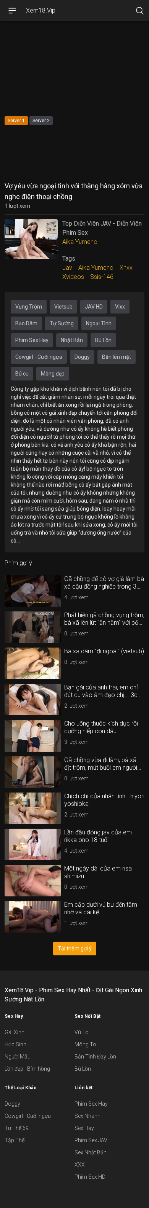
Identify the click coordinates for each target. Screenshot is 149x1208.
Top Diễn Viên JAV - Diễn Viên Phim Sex (102, 228)
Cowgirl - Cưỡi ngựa (38, 357)
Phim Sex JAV (90, 1140)
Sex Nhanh (87, 1116)
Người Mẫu (18, 1057)
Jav (67, 267)
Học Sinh (15, 1044)
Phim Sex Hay (32, 340)
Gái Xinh (14, 1032)
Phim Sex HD (89, 1177)
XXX (79, 1165)
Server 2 (41, 120)
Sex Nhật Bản (90, 1152)
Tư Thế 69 (17, 1128)
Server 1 (16, 120)
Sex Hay (84, 1128)
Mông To (85, 1044)
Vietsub (63, 307)
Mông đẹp (53, 374)
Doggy (82, 357)
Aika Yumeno (79, 241)
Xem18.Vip (40, 10)
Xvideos (73, 276)
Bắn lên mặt (116, 357)
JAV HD (94, 307)
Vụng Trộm (28, 307)
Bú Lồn (103, 340)
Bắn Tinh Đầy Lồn (95, 1057)
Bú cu (22, 374)
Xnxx (126, 267)
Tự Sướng (62, 323)
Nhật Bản (72, 340)
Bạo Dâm (26, 323)
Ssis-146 (101, 276)
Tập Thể (14, 1140)
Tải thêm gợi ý (75, 948)
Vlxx (120, 307)
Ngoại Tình (99, 323)
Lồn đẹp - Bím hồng (27, 1069)
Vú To (81, 1032)
